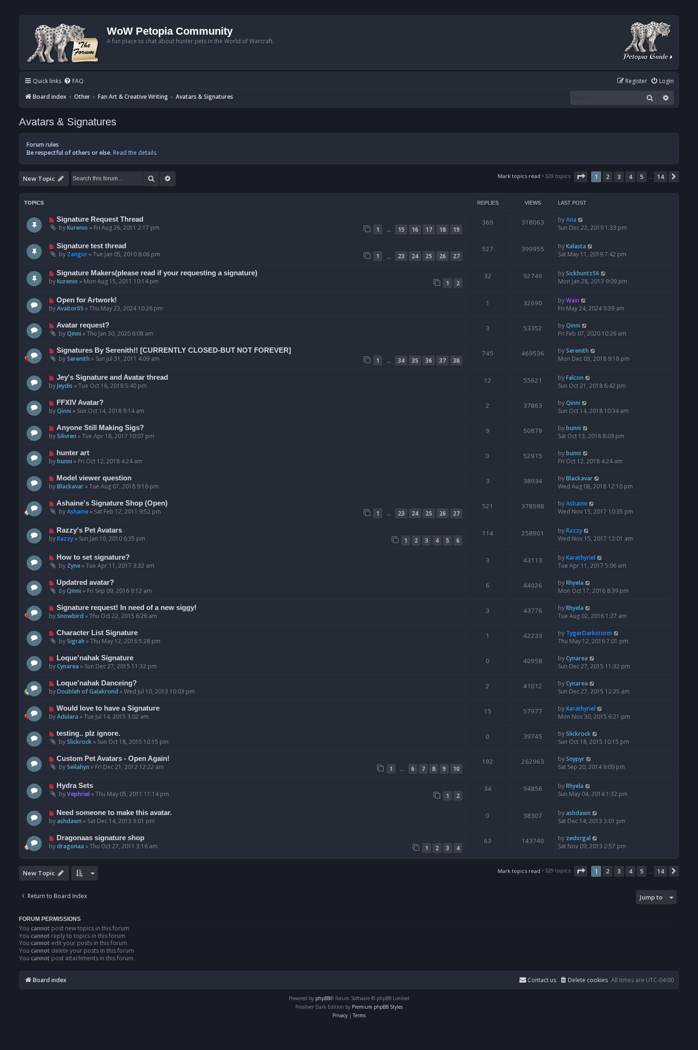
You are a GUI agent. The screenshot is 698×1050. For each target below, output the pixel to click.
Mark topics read (519, 175)
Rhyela (575, 583)
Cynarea (68, 666)
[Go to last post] (581, 220)
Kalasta (576, 246)
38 (456, 360)
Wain (572, 300)
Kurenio (77, 228)
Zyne (73, 566)
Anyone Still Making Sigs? (100, 427)
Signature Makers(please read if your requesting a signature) (157, 273)
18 (442, 229)
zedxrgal (578, 838)
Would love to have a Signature (108, 708)
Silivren (66, 436)
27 (456, 256)
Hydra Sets (75, 785)
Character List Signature (97, 633)
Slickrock (79, 742)
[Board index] (64, 42)
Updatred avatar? (85, 582)
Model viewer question (94, 478)
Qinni (74, 333)
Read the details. (135, 153)
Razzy (65, 538)
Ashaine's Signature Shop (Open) (112, 503)
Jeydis (65, 386)
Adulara (67, 716)
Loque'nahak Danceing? (97, 683)
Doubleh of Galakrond (87, 691)
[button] (580, 176)
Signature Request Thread (100, 219)
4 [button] (630, 176)
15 (401, 229)
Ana (571, 220)
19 (456, 229)
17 (428, 229)
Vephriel (78, 794)
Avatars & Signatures (67, 122)
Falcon (575, 378)
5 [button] (641, 176)
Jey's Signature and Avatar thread (112, 377)
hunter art (73, 453)
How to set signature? (93, 557)
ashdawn (69, 821)
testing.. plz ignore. (88, 733)
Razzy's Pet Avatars (89, 530)
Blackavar (70, 486)
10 (456, 769)
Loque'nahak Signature (95, 658)
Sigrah (76, 641)
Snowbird (70, 616)
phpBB (322, 998)
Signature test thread (91, 246)
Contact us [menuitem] (542, 980)
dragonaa (70, 846)
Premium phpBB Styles (377, 1006)
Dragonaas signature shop (100, 838)
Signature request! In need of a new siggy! (127, 607)
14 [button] (660, 176)
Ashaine (77, 511)
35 (415, 360)
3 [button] (619, 176)
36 (428, 360)
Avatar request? (83, 325)
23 (401, 256)
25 (428, 256)
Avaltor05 (70, 308)
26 (442, 256)
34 (401, 360)
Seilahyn (78, 767)
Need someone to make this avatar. (114, 812)
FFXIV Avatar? (80, 402)
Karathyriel (580, 557)
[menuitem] (74, 81)
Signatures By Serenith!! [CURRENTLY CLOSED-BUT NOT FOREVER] (174, 350)
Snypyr (575, 759)
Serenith (78, 359)
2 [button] (607, 176)
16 (415, 229)
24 (415, 256)
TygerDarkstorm (589, 633)
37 (442, 360)
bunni (573, 428)
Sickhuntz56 (582, 273)
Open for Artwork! (87, 300)
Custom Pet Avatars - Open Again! (113, 758)
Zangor (77, 254)
